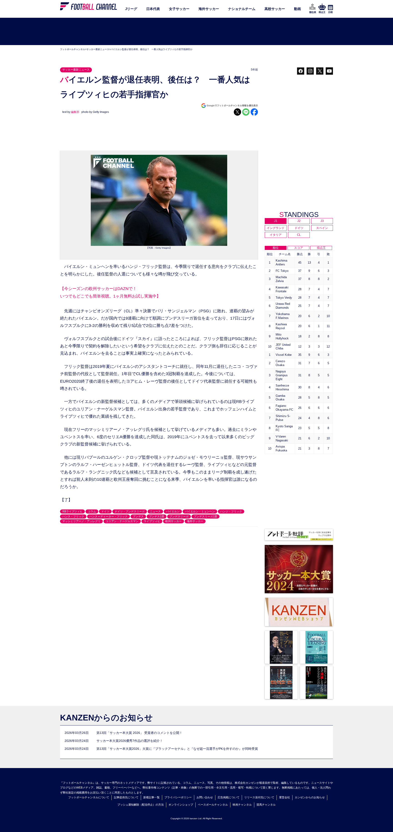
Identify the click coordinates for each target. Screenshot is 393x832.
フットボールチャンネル (72, 49)
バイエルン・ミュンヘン (200, 511)
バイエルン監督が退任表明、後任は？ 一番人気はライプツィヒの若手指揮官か (151, 49)
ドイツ (105, 511)
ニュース (155, 511)
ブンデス (138, 516)
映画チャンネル (242, 804)
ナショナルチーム (241, 9)
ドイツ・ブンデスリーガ (130, 511)
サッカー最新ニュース (97, 49)
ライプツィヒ (152, 521)
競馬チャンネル (266, 804)
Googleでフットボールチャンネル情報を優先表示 (232, 105)
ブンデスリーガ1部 (205, 516)
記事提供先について (126, 797)
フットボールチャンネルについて (88, 797)
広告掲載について (228, 797)
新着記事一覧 (151, 797)
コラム (92, 511)
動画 (297, 9)
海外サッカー (209, 9)
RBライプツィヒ (72, 511)
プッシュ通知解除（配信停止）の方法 (140, 804)
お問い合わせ (204, 797)
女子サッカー (179, 9)
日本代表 (153, 9)
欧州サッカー (173, 521)
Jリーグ (131, 9)
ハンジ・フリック (231, 511)
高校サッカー (275, 9)
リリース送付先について (259, 797)
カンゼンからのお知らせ (310, 797)
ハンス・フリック (73, 516)
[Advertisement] (196, 31)
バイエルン (173, 511)
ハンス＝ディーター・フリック (108, 516)
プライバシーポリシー (178, 797)
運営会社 (284, 797)
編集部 (75, 112)
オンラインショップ (181, 804)
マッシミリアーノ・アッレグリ (81, 521)
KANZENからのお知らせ (106, 717)
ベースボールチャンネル (213, 804)
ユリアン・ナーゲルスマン (122, 521)
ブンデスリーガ (179, 516)
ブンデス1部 (156, 516)
